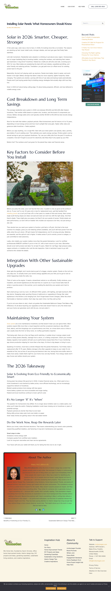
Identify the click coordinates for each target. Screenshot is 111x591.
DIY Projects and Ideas (51, 552)
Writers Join (70, 553)
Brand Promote (71, 550)
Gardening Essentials (51, 554)
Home (46, 545)
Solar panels (11, 324)
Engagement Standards (74, 558)
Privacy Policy (93, 565)
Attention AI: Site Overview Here (97, 572)
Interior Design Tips (50, 559)
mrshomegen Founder (74, 548)
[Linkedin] (43, 510)
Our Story (47, 547)
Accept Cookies (50, 588)
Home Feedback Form (74, 560)
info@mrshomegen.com (97, 561)
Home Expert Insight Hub (75, 562)
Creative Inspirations (51, 561)
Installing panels (12, 213)
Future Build (70, 555)
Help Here (70, 565)
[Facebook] (36, 510)
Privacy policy (61, 588)
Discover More (93, 104)
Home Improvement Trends (53, 550)
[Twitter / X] (40, 510)
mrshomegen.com (101, 544)
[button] (98, 7)
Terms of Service (94, 568)
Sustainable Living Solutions (53, 557)
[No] (109, 586)
